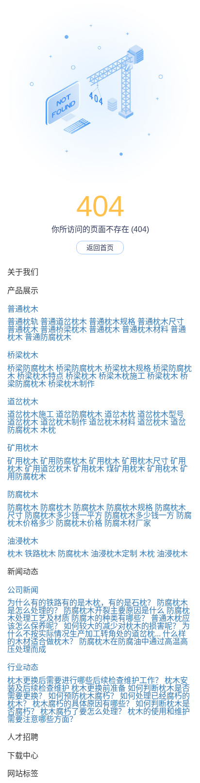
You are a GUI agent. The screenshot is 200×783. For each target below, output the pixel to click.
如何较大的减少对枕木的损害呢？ (122, 626)
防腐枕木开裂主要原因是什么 (114, 610)
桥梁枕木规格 (127, 368)
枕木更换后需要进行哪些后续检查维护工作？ (85, 680)
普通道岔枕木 (63, 321)
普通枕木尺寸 (160, 321)
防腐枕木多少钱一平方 (63, 515)
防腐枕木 (22, 494)
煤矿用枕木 (125, 469)
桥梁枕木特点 (40, 376)
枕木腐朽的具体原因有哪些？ (83, 704)
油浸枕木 (22, 541)
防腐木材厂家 (127, 523)
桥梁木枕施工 (122, 376)
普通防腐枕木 (48, 337)
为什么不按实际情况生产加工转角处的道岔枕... (98, 630)
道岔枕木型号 (160, 414)
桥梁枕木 (22, 355)
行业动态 (22, 667)
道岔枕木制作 (63, 422)
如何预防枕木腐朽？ (83, 696)
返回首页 (100, 247)
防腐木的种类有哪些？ (110, 618)
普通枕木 (22, 309)
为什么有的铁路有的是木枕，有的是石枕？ (81, 603)
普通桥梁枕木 (63, 329)
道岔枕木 (22, 402)
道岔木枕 (119, 414)
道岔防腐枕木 (79, 414)
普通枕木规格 (112, 321)
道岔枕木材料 (112, 422)
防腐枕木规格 (129, 507)
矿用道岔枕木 (48, 469)
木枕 (48, 430)
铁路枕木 (40, 554)
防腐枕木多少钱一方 (139, 515)
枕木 (15, 554)
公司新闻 (22, 590)
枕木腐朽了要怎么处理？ (83, 711)
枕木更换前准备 (98, 688)
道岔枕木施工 (30, 414)
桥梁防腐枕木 (30, 368)
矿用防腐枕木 (63, 461)
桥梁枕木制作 (71, 384)
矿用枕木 (22, 448)
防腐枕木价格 (79, 523)
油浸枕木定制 (114, 554)
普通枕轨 (22, 321)
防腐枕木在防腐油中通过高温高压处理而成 (97, 645)
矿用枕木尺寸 (145, 461)
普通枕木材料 (145, 329)
